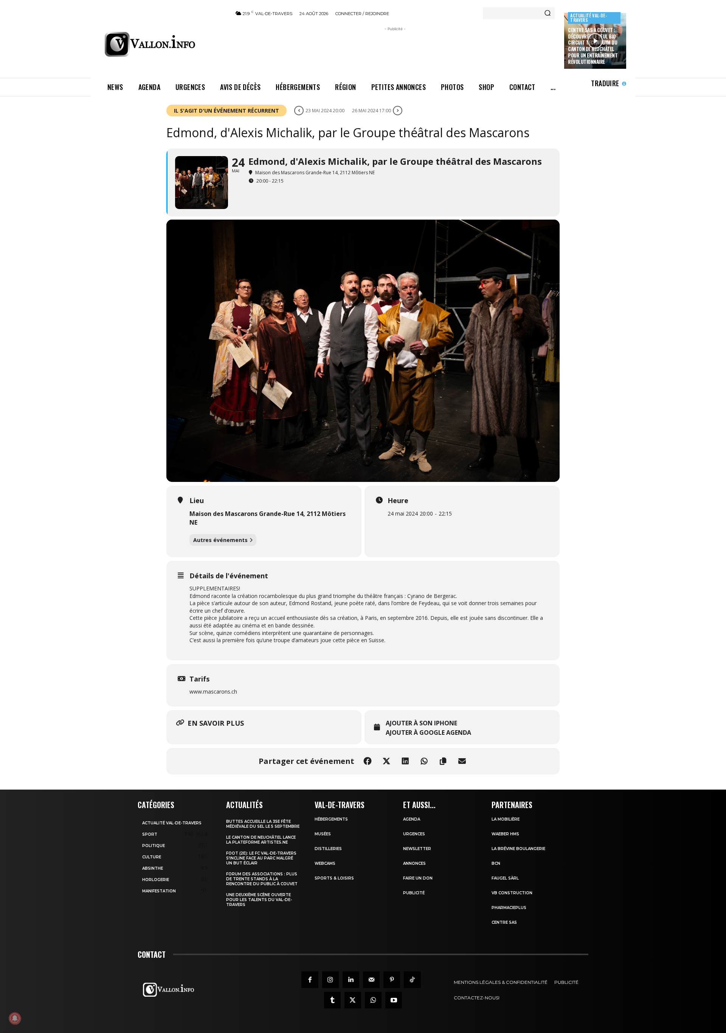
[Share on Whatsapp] (424, 761)
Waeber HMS (505, 834)
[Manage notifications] (15, 1018)
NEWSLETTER (417, 848)
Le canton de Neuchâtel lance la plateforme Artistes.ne (261, 840)
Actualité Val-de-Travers (588, 17)
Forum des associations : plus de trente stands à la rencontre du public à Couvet (262, 879)
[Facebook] (309, 979)
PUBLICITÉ (414, 893)
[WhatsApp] (373, 1000)
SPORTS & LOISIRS (334, 878)
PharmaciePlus (509, 907)
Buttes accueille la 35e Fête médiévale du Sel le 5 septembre (262, 824)
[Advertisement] (395, 50)
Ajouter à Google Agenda (428, 733)
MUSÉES (323, 834)
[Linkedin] (351, 979)
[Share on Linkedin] (405, 761)
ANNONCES (414, 863)
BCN (496, 863)
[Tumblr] (332, 1000)
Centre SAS (504, 922)
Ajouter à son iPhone (421, 723)
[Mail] (371, 979)
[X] (352, 1000)
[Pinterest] (391, 979)
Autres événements (220, 540)
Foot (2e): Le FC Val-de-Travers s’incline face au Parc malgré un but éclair (261, 858)
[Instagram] (330, 979)
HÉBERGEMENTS (331, 819)
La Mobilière (506, 819)
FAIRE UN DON (418, 878)
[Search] (547, 13)
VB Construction (512, 893)
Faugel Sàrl (505, 878)
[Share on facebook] (367, 761)
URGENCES (414, 834)
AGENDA (411, 819)
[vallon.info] (163, 44)
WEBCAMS (325, 863)
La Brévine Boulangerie (518, 848)
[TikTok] (412, 979)
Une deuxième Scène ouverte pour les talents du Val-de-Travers (259, 899)
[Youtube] (393, 1000)
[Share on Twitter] (386, 761)
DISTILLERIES (328, 848)
